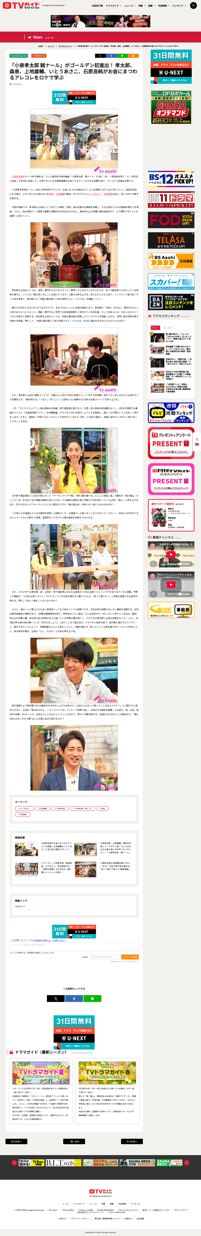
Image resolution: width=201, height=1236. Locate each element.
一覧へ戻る (74, 1141)
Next (186, 1162)
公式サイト (20, 906)
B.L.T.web (53, 1210)
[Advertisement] (171, 147)
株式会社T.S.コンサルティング (91, 1212)
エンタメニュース (18, 56)
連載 (150, 5)
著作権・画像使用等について (107, 1218)
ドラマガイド (112, 5)
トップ (66, 1204)
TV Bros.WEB (68, 1210)
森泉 (51, 194)
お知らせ (62, 1218)
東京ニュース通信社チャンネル (156, 1210)
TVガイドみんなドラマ (128, 1210)
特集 (140, 5)
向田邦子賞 (97, 5)
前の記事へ (16, 1141)
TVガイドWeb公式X (116, 1212)
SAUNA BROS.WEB (105, 1210)
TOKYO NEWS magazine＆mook (29, 1210)
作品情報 (162, 5)
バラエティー (39, 56)
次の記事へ (131, 1141)
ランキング (177, 5)
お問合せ (128, 1218)
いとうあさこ (94, 194)
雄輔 (62, 194)
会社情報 (140, 1218)
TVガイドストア (181, 1210)
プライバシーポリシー (80, 1218)
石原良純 (108, 194)
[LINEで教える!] (122, 56)
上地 (57, 194)
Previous (14, 1162)
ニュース (128, 5)
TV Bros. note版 (85, 1210)
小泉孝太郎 (17, 176)
